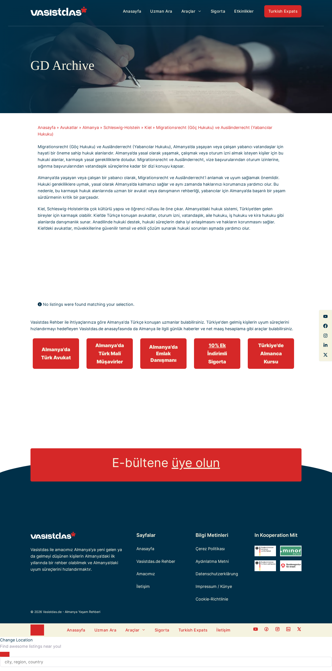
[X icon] (299, 630)
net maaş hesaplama (225, 328)
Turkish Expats (282, 11)
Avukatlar (69, 127)
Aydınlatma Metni (212, 561)
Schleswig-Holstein (121, 127)
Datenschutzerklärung (217, 573)
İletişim (143, 586)
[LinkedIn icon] (288, 630)
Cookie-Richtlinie (212, 599)
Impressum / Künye (214, 586)
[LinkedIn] (325, 345)
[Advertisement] (162, 267)
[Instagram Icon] (277, 630)
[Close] (4, 654)
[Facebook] (325, 316)
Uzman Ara (161, 11)
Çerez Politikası (210, 548)
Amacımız (145, 573)
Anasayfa (132, 11)
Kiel (148, 127)
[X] (325, 355)
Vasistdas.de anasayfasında (105, 328)
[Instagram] (325, 335)
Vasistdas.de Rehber (155, 561)
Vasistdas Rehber (46, 322)
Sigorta (218, 11)
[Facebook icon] (255, 630)
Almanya (90, 127)
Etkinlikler (244, 11)
